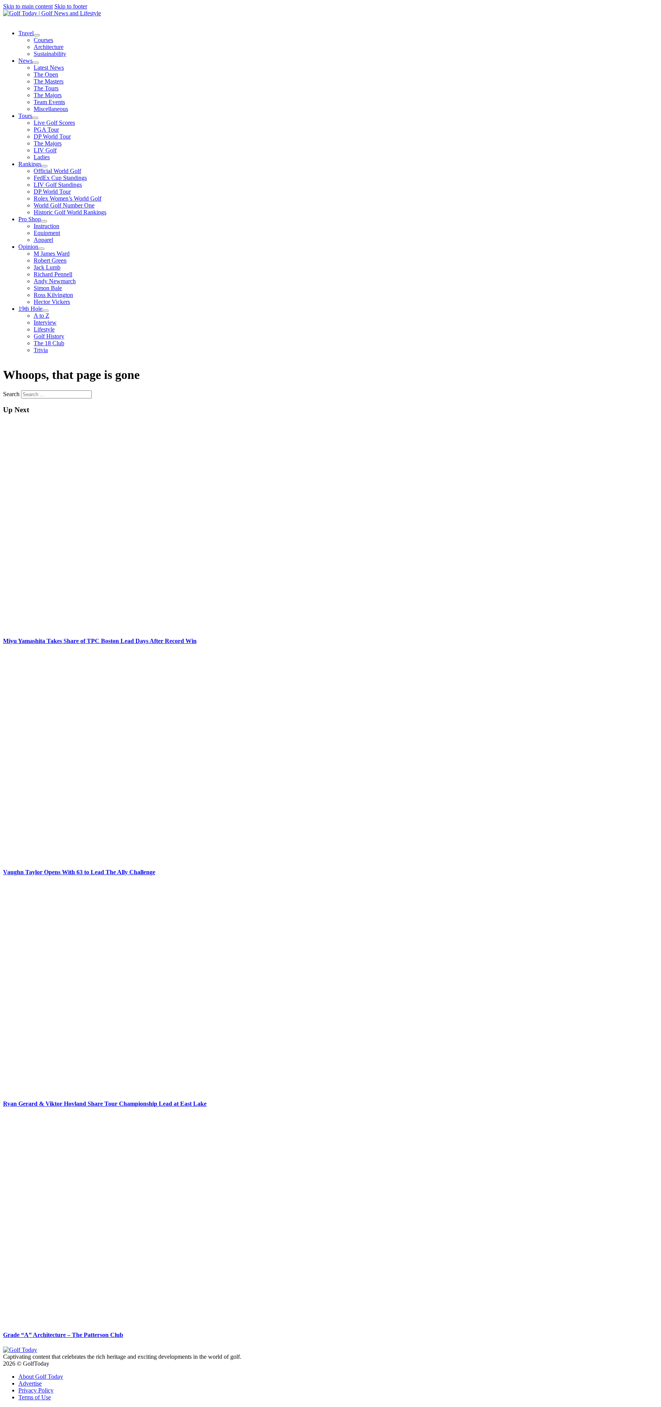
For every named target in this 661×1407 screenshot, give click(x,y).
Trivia (41, 350)
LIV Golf (45, 150)
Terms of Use (34, 1397)
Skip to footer (70, 6)
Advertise (30, 1383)
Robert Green (50, 260)
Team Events (49, 102)
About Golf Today (40, 1376)
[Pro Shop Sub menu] (44, 221)
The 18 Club (49, 343)
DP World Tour (52, 136)
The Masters (48, 81)
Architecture (48, 47)
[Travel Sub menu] (37, 35)
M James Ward (52, 253)
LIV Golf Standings (58, 184)
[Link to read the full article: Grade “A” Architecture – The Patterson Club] (202, 1320)
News (25, 60)
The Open (46, 74)
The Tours (46, 88)
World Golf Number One (64, 205)
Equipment (47, 233)
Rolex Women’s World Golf (67, 198)
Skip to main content (28, 6)
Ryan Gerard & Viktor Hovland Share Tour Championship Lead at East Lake (105, 1103)
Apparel (43, 240)
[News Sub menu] (36, 63)
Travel (26, 33)
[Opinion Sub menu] (41, 249)
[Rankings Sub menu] (44, 166)
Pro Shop (29, 219)
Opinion (28, 246)
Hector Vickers (52, 302)
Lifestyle (44, 329)
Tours (25, 116)
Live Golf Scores (54, 122)
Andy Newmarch (55, 281)
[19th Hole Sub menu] (45, 311)
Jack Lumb (47, 267)
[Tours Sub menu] (35, 118)
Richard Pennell (53, 274)
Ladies (42, 157)
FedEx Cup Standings (60, 178)
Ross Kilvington (53, 295)
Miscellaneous (51, 109)
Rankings (29, 164)
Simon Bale (48, 288)
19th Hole (30, 308)
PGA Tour (46, 129)
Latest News (49, 67)
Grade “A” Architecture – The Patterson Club (63, 1335)
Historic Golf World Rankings (70, 212)
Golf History (49, 336)
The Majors (48, 95)
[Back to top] (634, 1386)
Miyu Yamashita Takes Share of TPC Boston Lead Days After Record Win (100, 641)
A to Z (41, 315)
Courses (43, 40)
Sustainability (50, 54)
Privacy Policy (36, 1390)
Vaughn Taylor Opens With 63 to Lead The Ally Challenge (79, 872)
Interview (45, 322)
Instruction (46, 226)
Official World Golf (57, 171)
